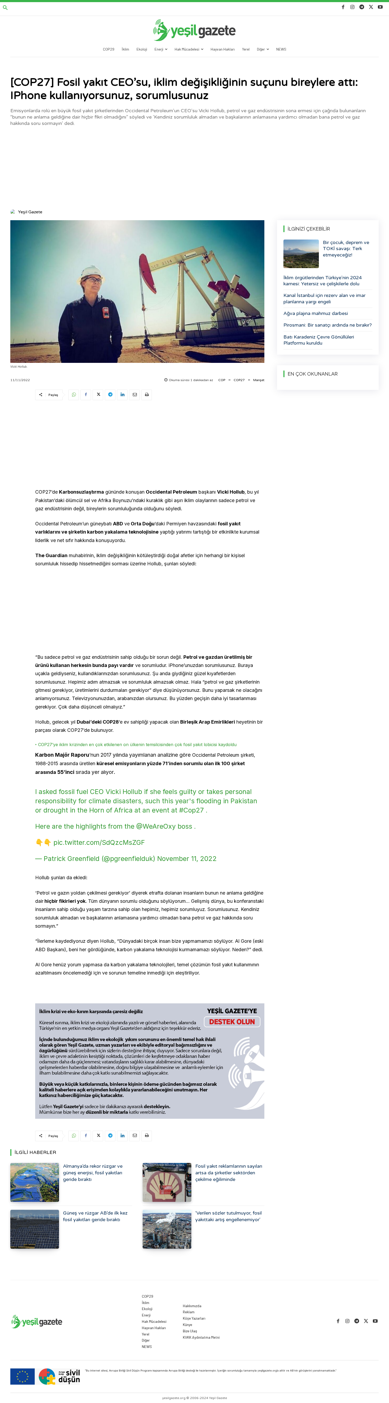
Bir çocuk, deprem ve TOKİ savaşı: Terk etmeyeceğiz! (346, 249)
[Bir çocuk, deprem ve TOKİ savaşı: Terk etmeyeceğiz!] (301, 254)
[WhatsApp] (73, 395)
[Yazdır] (146, 395)
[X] (371, 7)
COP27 (239, 380)
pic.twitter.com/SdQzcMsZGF (99, 842)
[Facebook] (343, 7)
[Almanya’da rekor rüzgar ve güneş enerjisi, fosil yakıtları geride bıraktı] (34, 1182)
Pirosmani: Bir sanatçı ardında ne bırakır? (327, 325)
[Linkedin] (122, 395)
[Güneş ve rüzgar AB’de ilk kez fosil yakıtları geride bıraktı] (34, 1229)
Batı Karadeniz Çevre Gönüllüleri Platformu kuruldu (318, 340)
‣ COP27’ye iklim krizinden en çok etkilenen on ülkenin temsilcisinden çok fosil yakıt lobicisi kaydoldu (136, 744)
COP (221, 380)
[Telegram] (361, 7)
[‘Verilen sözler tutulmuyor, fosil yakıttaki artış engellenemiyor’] (167, 1229)
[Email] (134, 395)
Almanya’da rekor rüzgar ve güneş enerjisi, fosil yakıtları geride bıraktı (93, 1172)
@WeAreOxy (156, 826)
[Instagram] (352, 7)
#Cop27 (191, 810)
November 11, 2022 (187, 859)
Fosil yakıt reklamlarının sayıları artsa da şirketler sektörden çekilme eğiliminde (228, 1172)
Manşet (258, 380)
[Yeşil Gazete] (13, 212)
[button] (5, 8)
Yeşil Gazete (30, 212)
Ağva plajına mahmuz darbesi (315, 313)
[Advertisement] (194, 167)
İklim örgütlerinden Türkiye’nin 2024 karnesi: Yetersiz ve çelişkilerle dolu (322, 281)
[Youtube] (380, 7)
